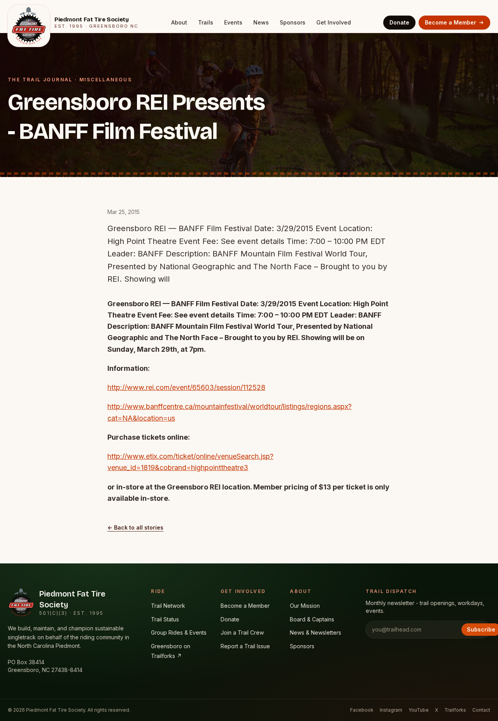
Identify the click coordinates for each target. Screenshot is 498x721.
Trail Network (168, 605)
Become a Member (450, 22)
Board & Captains (312, 619)
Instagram (391, 710)
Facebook (362, 710)
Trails (205, 22)
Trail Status (165, 619)
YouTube (419, 710)
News (261, 22)
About (179, 22)
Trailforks (455, 710)
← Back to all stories (135, 527)
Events (233, 22)
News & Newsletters (315, 632)
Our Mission (305, 605)
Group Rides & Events (179, 632)
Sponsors (292, 22)
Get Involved (333, 22)
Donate (399, 22)
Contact (481, 710)
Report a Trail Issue (245, 646)
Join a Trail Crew (242, 632)
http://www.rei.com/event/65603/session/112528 (186, 387)
